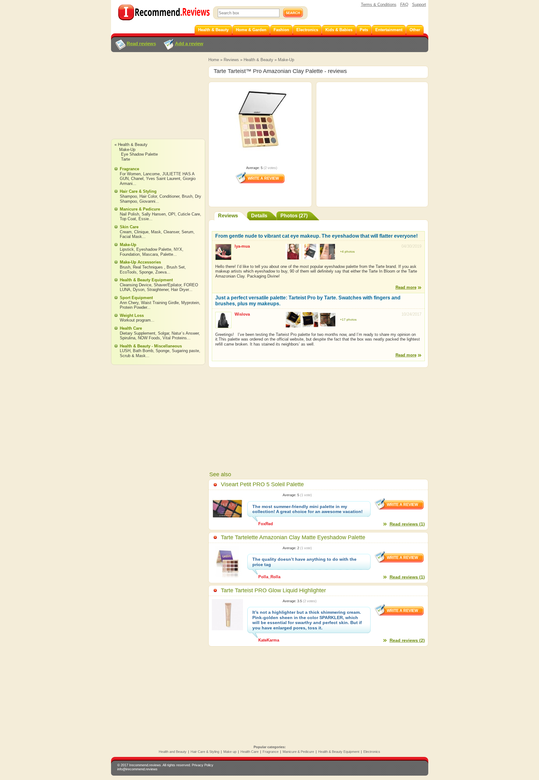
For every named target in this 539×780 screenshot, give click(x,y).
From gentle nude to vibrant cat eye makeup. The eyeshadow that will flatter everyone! (316, 236)
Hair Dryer (180, 289)
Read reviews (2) (407, 640)
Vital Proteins (175, 338)
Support (419, 4)
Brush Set (176, 267)
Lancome (151, 174)
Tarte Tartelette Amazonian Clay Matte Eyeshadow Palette (293, 537)
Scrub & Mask (133, 355)
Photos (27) (294, 215)
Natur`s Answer (185, 333)
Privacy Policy (202, 765)
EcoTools (128, 272)
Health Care (131, 328)
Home (213, 59)
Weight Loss (132, 315)
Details (259, 215)
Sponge (146, 272)
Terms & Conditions (378, 4)
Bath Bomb (143, 350)
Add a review (189, 43)
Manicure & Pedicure (140, 209)
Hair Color (148, 196)
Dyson (138, 289)
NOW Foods (149, 338)
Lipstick (127, 249)
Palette (166, 254)
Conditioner (169, 196)
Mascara (150, 254)
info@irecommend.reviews (137, 769)
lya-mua (242, 246)
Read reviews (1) (407, 523)
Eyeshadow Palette (153, 249)
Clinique (141, 232)
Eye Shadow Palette (139, 154)
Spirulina (127, 338)
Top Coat (128, 218)
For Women (130, 174)
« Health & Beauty (131, 144)
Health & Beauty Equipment (146, 280)
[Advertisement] (158, 101)
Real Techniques (148, 267)
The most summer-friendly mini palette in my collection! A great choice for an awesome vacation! (307, 509)
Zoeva (161, 272)
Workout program (135, 320)
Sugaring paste (185, 350)
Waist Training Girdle (160, 302)
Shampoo (128, 196)
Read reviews (141, 43)
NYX (178, 249)
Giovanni (147, 201)
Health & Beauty (258, 59)
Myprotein (190, 302)
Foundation (130, 254)
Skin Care (129, 227)
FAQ (404, 4)
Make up (229, 751)
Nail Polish (129, 214)
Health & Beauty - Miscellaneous (151, 346)
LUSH (125, 350)
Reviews (231, 59)
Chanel (137, 178)
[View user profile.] (223, 257)
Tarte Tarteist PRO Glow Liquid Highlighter (273, 590)
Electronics (371, 751)
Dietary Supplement (137, 333)
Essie (143, 218)
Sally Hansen (154, 214)
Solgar (163, 333)
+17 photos (348, 319)
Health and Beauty (173, 751)
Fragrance (129, 169)
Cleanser (171, 232)
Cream (126, 232)
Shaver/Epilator (167, 285)
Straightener (157, 289)
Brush (187, 196)
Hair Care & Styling (138, 191)
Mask (156, 232)
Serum (187, 232)
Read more (406, 287)
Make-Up (286, 59)
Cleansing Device (135, 285)
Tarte (125, 159)
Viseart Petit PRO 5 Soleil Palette (262, 484)
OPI (171, 214)
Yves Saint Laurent (163, 178)
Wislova (242, 314)
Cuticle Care (189, 214)
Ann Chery (129, 302)
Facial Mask (131, 236)
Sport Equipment (136, 297)
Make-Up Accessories (140, 262)
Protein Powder (133, 307)
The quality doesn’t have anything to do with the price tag (304, 562)
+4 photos (347, 251)
